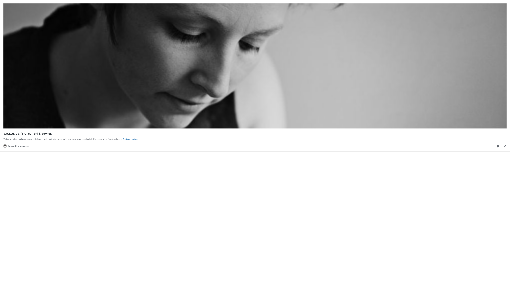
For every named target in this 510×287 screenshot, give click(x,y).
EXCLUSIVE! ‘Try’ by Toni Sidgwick (27, 133)
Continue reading (130, 139)
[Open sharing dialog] (505, 145)
